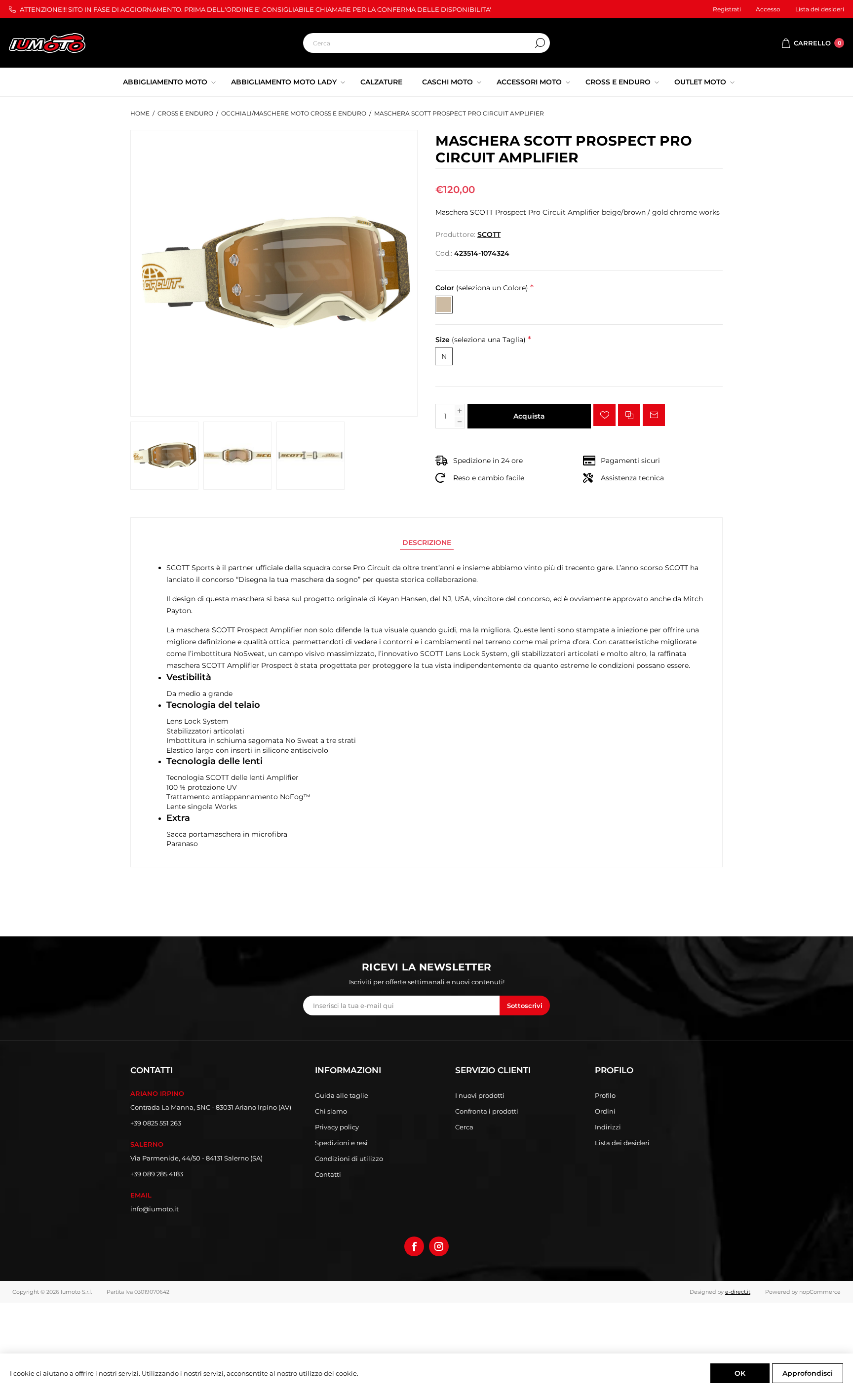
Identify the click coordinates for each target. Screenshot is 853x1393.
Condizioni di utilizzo (349, 1158)
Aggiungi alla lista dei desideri (604, 415)
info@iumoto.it (154, 1209)
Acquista (529, 416)
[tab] (427, 542)
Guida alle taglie (341, 1095)
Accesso (768, 9)
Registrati (727, 9)
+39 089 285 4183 (156, 1174)
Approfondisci (807, 1373)
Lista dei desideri (622, 1143)
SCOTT (489, 234)
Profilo (605, 1095)
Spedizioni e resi (341, 1143)
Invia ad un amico (654, 415)
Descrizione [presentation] (426, 542)
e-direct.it (737, 1291)
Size (480, 339)
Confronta (629, 415)
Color (481, 287)
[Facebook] (414, 1246)
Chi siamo (331, 1111)
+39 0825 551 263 (155, 1123)
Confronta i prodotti (486, 1111)
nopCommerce (820, 1291)
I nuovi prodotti (479, 1095)
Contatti (328, 1174)
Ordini (605, 1111)
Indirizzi (608, 1127)
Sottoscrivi (525, 1005)
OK (740, 1373)
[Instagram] (439, 1246)
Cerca (540, 43)
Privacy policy (337, 1127)
